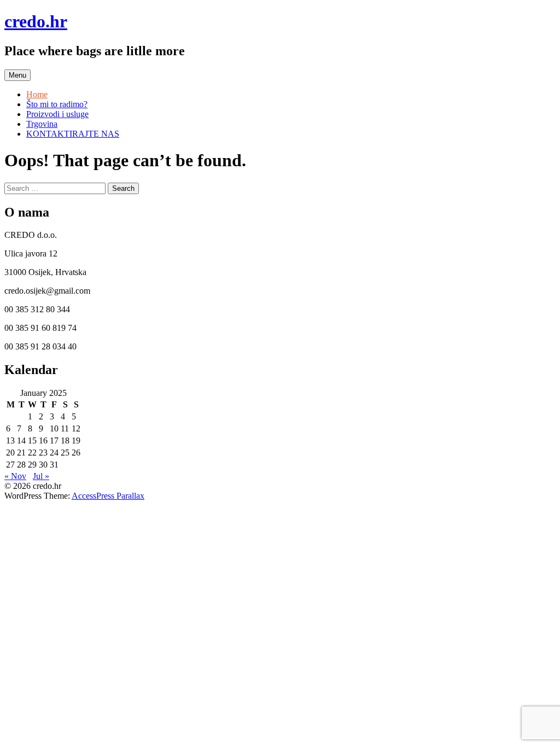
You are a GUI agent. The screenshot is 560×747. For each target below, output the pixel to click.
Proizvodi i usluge (57, 114)
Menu (17, 75)
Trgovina (41, 124)
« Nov (15, 476)
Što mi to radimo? (57, 104)
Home (37, 94)
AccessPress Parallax (108, 495)
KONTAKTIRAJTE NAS (72, 133)
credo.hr (35, 21)
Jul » (41, 476)
